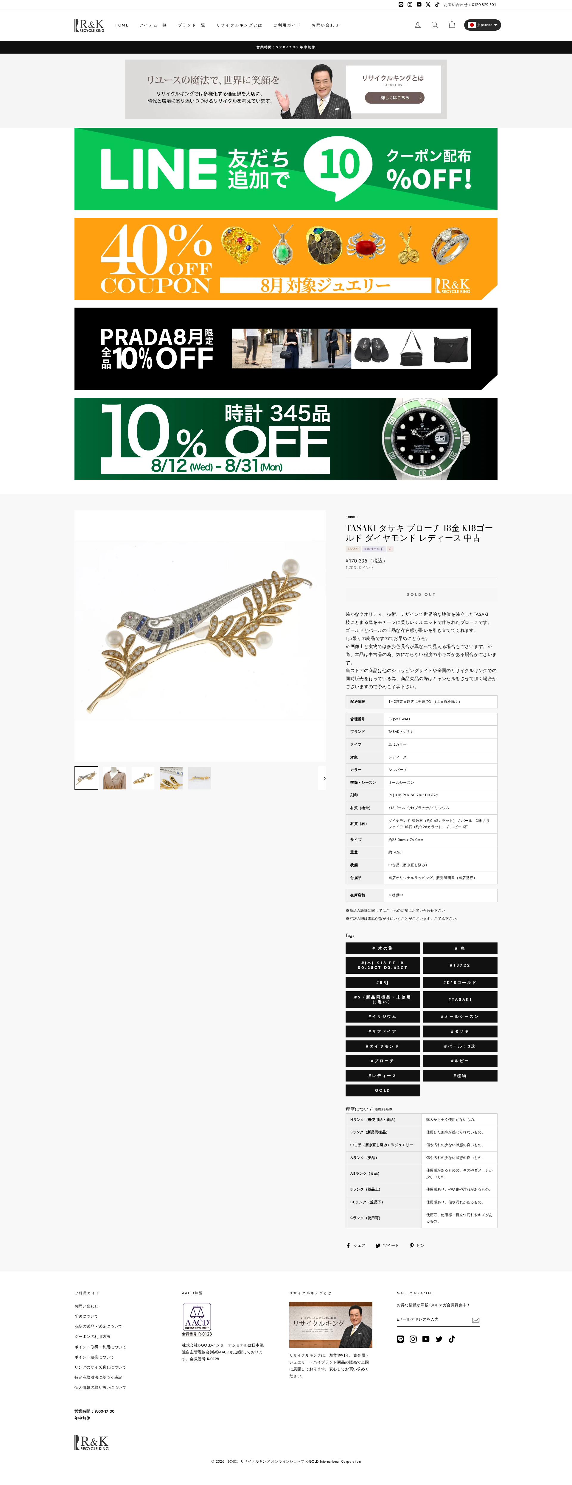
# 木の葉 (383, 948)
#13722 (460, 965)
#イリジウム (383, 1016)
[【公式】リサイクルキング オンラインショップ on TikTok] (452, 1339)
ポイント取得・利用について (100, 1347)
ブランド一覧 (192, 25)
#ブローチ (383, 1061)
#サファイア (383, 1031)
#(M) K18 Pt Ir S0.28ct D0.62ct (383, 965)
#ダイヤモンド (383, 1046)
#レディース (383, 1076)
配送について (86, 1316)
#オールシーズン (460, 1016)
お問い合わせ (326, 25)
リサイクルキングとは (239, 25)
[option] (200, 636)
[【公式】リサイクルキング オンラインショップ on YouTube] (426, 1339)
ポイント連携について (94, 1357)
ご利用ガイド (287, 25)
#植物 (460, 1076)
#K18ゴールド (460, 982)
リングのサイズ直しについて (100, 1367)
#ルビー (460, 1061)
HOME (122, 25)
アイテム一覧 (153, 25)
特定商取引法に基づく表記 (98, 1377)
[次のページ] (322, 778)
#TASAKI (460, 999)
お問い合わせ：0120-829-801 (470, 4)
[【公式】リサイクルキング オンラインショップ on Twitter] (439, 1339)
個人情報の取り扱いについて (100, 1387)
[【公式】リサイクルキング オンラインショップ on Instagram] (413, 1339)
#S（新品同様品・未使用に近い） (383, 999)
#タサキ (460, 1031)
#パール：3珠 (460, 1046)
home (350, 516)
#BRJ (382, 982)
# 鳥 (460, 948)
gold (383, 1090)
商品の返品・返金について (98, 1326)
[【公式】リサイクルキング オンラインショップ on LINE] (400, 1339)
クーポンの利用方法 (92, 1336)
